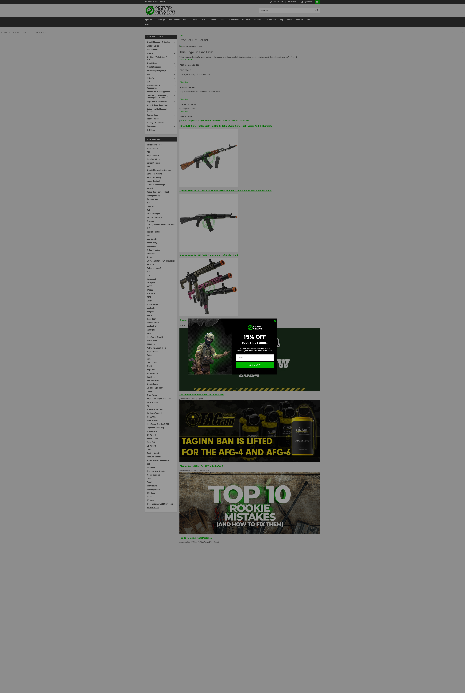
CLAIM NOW (254, 365)
